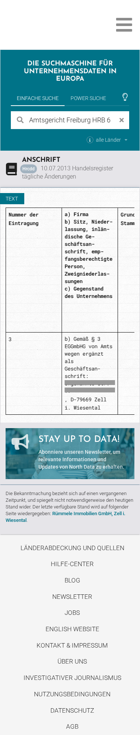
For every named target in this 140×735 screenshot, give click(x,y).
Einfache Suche (38, 98)
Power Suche (88, 98)
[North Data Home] (47, 24)
